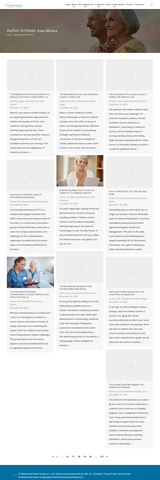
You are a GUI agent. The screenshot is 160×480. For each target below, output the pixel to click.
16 (67, 456)
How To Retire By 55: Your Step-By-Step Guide (127, 192)
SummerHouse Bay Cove (135, 101)
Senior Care (15, 201)
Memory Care (115, 101)
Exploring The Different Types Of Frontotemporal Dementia (25, 196)
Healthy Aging (17, 101)
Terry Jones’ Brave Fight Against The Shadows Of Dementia (126, 386)
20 (90, 456)
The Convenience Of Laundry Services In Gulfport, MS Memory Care (128, 95)
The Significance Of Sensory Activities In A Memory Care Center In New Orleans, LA (29, 95)
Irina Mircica (47, 30)
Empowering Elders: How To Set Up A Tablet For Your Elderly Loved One (77, 191)
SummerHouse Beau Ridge (35, 201)
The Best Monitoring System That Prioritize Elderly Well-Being (76, 287)
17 (73, 456)
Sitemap (98, 473)
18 (79, 456)
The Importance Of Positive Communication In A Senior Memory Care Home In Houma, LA (29, 294)
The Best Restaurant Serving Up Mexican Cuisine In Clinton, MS (79, 95)
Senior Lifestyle (67, 101)
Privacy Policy (110, 473)
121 (102, 456)
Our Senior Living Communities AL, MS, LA (71, 473)
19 (85, 456)
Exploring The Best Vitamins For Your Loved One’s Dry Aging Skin (126, 293)
